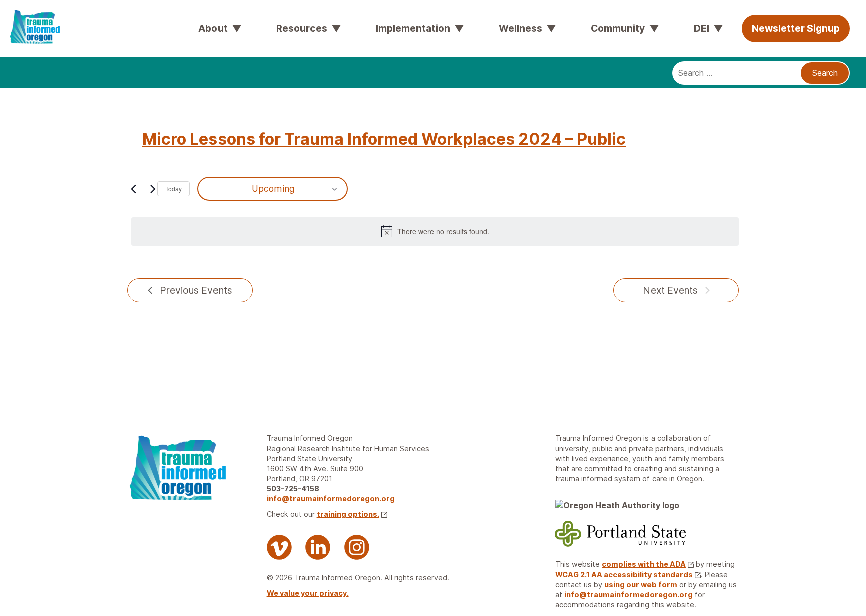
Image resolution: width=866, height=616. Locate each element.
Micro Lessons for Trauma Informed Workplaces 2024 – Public (384, 139)
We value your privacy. (308, 593)
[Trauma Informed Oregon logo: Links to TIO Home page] (25, 15)
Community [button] (618, 28)
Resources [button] (301, 28)
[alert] (435, 231)
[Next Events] (153, 189)
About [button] (213, 28)
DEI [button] (701, 28)
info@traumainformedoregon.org (331, 498)
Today (173, 188)
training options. (348, 514)
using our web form (640, 584)
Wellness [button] (520, 28)
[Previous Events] (133, 189)
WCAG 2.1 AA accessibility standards (624, 574)
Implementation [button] (413, 28)
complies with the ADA (644, 564)
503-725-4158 (293, 488)
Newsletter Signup (796, 28)
